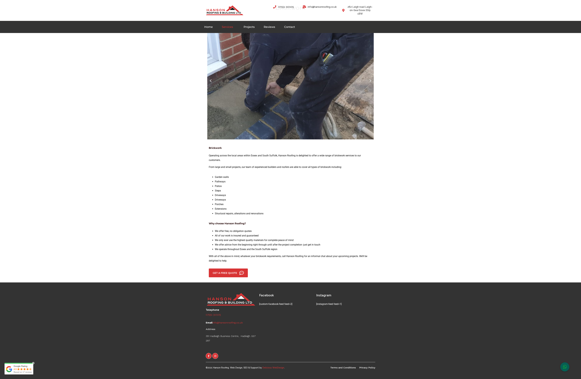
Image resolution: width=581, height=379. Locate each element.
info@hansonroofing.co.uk (227, 322)
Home (208, 27)
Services (227, 27)
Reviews (269, 27)
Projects (249, 27)
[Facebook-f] (209, 356)
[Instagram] (215, 356)
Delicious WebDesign (273, 367)
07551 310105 (213, 314)
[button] (211, 80)
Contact (289, 27)
